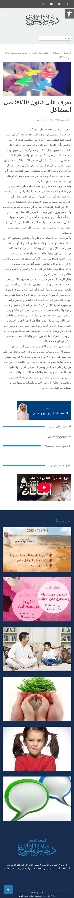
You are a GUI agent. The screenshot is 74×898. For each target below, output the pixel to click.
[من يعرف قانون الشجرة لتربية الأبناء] (37, 699)
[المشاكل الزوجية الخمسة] (37, 599)
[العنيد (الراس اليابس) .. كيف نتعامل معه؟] (37, 749)
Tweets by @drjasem (58, 437)
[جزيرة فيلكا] (37, 549)
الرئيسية (67, 53)
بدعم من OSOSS (37, 892)
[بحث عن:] (55, 38)
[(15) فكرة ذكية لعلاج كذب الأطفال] (37, 799)
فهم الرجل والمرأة (39, 53)
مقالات (56, 53)
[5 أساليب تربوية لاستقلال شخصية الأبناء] (37, 649)
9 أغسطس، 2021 (62, 120)
